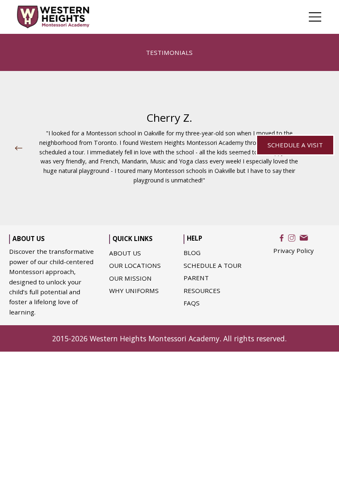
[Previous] (18, 148)
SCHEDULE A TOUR (212, 265)
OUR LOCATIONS (135, 265)
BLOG (192, 252)
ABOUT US (125, 253)
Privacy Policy (293, 250)
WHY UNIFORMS (134, 290)
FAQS (192, 303)
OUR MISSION (130, 278)
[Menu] (315, 17)
